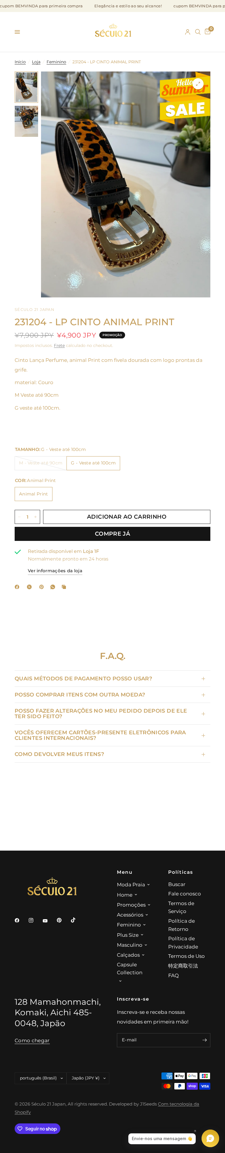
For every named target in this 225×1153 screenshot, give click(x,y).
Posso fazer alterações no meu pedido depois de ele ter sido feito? (101, 713)
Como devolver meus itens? (59, 754)
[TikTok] (77, 920)
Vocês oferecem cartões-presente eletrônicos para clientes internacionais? (100, 735)
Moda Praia (131, 884)
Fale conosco (184, 893)
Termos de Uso (186, 956)
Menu (124, 872)
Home (124, 895)
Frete (59, 345)
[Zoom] (198, 83)
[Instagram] (35, 920)
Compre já (112, 533)
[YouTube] (49, 920)
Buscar (176, 884)
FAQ (173, 975)
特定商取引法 (183, 966)
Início (20, 61)
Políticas (180, 872)
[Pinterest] (42, 586)
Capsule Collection (129, 968)
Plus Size (128, 935)
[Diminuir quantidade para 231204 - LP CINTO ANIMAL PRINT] (19, 517)
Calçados (128, 955)
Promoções (131, 905)
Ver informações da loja (55, 570)
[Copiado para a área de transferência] (65, 586)
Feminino (56, 61)
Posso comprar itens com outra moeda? (80, 694)
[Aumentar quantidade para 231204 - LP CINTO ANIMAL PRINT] (35, 517)
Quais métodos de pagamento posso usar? (83, 678)
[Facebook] (18, 586)
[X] (30, 586)
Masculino (129, 945)
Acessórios (130, 915)
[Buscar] (198, 32)
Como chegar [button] (32, 1040)
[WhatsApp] (53, 586)
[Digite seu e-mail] (204, 1040)
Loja (36, 61)
